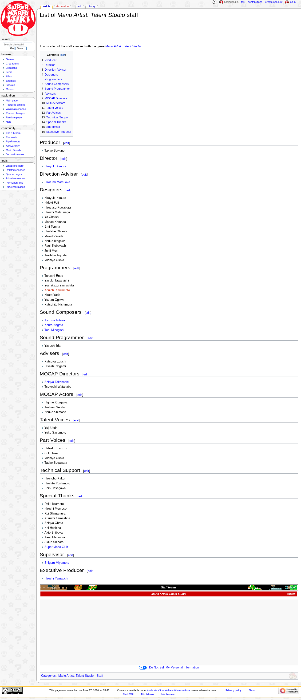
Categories (48, 675)
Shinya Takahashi (56, 382)
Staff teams (169, 587)
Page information (15, 186)
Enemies (11, 80)
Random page (14, 117)
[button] (291, 587)
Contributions (255, 1)
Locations (11, 67)
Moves (10, 89)
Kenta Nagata (53, 325)
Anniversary (13, 146)
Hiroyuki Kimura (55, 166)
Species (10, 85)
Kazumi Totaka (54, 320)
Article (46, 6)
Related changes (15, 170)
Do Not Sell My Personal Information (174, 667)
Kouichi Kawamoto (57, 290)
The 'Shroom (13, 133)
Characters (12, 63)
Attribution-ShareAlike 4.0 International (168, 690)
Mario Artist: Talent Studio (123, 46)
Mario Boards (13, 150)
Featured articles (15, 104)
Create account (273, 1)
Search (5, 39)
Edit (80, 6)
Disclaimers (147, 694)
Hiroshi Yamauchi (56, 578)
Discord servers (15, 154)
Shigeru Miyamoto (56, 562)
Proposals (11, 137)
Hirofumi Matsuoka (57, 182)
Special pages (14, 174)
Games (10, 59)
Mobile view (167, 694)
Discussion (62, 6)
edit (66, 143)
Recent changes (15, 113)
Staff (100, 675)
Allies (9, 76)
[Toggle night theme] (214, 2)
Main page (12, 100)
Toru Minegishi (54, 330)
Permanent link (14, 182)
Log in (293, 1)
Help (8, 121)
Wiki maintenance (16, 109)
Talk (243, 1)
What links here (15, 165)
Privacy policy (234, 690)
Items (9, 72)
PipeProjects (13, 141)
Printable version (15, 178)
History (91, 6)
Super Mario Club (56, 547)
